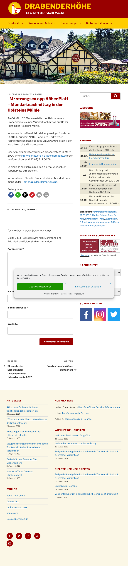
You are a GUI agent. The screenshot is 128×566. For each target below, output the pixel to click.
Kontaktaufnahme (16, 495)
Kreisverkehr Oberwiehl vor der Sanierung (75, 443)
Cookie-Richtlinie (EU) (17, 519)
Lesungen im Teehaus (66, 486)
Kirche (95, 215)
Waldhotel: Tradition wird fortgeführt (73, 435)
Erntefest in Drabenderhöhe (103, 164)
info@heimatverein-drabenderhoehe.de (44, 155)
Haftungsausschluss (17, 507)
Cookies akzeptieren (40, 286)
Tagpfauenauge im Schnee (75, 413)
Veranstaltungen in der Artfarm (103, 222)
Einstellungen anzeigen (88, 286)
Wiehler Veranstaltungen (92, 225)
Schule (103, 215)
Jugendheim (111, 218)
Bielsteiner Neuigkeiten (72, 469)
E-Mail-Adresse (17, 307)
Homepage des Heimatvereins (39, 181)
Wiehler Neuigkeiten (70, 430)
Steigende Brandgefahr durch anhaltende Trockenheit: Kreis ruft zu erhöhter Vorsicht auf (27, 447)
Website (12, 323)
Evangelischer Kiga (94, 218)
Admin (39, 94)
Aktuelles (18, 210)
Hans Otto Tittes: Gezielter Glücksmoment (99, 407)
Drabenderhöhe (58, 6)
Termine (32, 210)
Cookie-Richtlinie (51, 294)
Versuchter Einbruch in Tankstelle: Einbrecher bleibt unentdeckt (86, 493)
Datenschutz (66, 294)
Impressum (79, 294)
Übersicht (84, 255)
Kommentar (15, 249)
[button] (11, 195)
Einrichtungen (69, 23)
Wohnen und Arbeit (40, 23)
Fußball (83, 222)
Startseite (14, 23)
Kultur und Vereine (97, 23)
